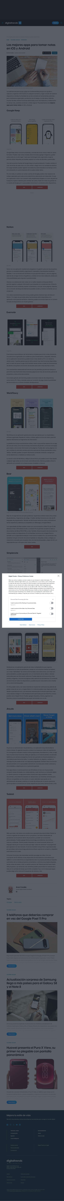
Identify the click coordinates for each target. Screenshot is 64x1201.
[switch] (51, 603)
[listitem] (32, 599)
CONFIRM (21, 619)
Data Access (32, 624)
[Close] (59, 576)
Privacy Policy (40, 624)
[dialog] (32, 600)
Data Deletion (23, 624)
